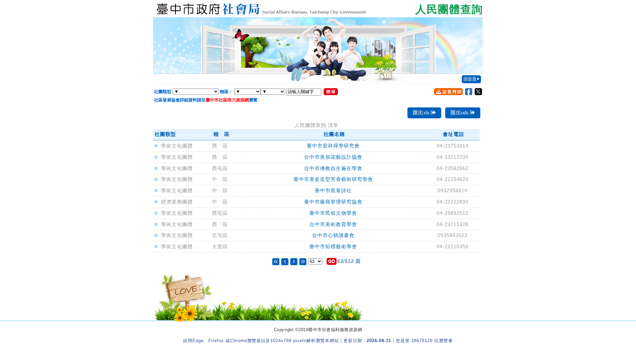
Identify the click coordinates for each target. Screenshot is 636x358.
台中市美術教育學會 (333, 224)
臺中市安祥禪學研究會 (333, 146)
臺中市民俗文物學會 (333, 213)
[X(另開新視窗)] (478, 91)
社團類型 (162, 91)
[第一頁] (276, 261)
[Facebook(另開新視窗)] (468, 91)
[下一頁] (293, 261)
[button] (332, 261)
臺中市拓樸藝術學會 (333, 246)
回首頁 (469, 79)
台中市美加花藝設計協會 (333, 157)
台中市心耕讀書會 (333, 235)
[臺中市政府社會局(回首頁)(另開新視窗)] (318, 8)
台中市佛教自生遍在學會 (333, 168)
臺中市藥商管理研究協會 (333, 202)
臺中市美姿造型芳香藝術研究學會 (333, 179)
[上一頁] (285, 261)
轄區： (226, 91)
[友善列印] (448, 91)
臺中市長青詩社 (333, 190)
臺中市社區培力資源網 (227, 99)
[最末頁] (302, 261)
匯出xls (421, 112)
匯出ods (459, 112)
